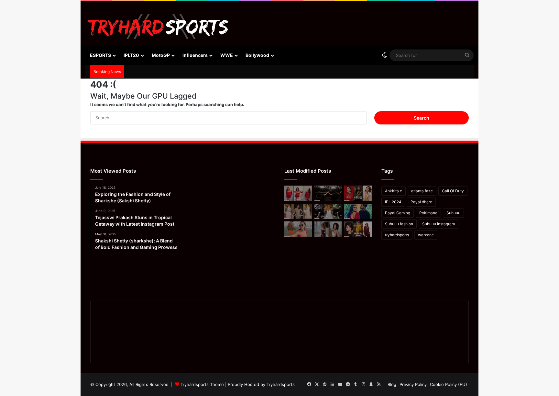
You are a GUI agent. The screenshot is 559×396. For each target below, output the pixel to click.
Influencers (195, 55)
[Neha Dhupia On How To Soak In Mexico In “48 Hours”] (298, 229)
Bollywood (257, 55)
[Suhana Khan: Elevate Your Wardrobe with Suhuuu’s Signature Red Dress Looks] (298, 193)
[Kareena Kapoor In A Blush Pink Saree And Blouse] (298, 211)
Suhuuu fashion (399, 223)
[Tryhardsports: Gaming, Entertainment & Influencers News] (158, 26)
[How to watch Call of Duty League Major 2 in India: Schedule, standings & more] (328, 193)
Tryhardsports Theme (202, 384)
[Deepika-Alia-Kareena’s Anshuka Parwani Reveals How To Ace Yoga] (358, 193)
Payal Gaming (397, 212)
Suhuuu (453, 212)
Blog (392, 384)
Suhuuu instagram (438, 223)
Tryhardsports (281, 384)
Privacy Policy (413, 384)
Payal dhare (421, 201)
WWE (226, 55)
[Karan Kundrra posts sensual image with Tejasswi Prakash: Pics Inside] (358, 211)
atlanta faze (422, 190)
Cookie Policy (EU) (448, 384)
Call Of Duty (453, 190)
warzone (426, 234)
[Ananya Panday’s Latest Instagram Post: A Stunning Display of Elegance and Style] (358, 229)
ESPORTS (100, 55)
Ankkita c (393, 190)
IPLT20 (131, 55)
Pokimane (428, 212)
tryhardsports (397, 234)
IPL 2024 (393, 201)
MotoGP (161, 55)
